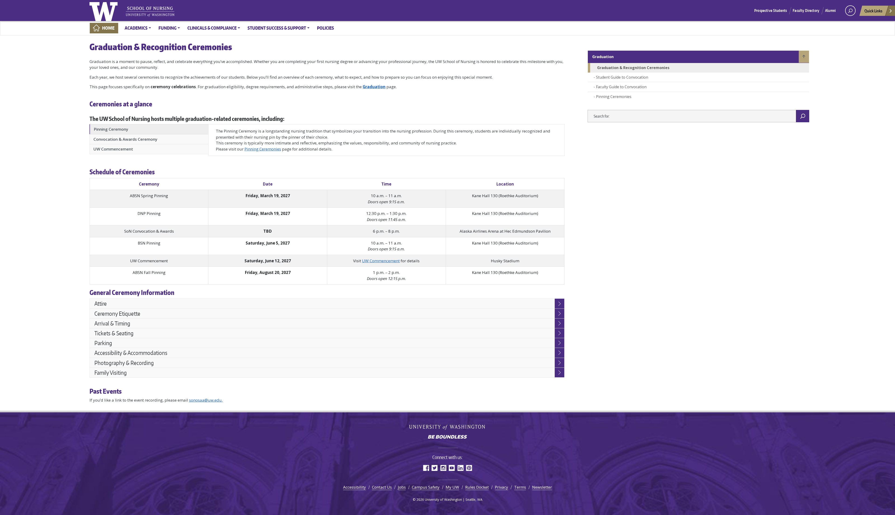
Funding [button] (167, 28)
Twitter (434, 468)
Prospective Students (770, 10)
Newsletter (542, 487)
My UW (452, 487)
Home (108, 28)
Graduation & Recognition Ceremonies (633, 67)
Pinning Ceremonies (262, 149)
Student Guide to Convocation (622, 77)
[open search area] (850, 10)
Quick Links (873, 10)
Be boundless (447, 437)
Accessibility (354, 487)
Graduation (603, 56)
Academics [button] (136, 28)
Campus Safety (426, 487)
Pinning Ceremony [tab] (111, 129)
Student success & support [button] (277, 28)
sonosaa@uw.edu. (206, 400)
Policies (325, 28)
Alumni (830, 10)
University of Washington (105, 10)
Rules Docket (477, 487)
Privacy (501, 487)
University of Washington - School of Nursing (150, 12)
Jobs (402, 487)
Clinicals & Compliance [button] (212, 28)
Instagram (443, 468)
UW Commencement (381, 260)
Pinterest (469, 468)
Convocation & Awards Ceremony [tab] (125, 139)
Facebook (426, 468)
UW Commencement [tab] (113, 149)
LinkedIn (460, 468)
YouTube (452, 468)
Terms (520, 487)
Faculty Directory (806, 10)
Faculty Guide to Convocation (621, 86)
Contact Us (382, 487)
